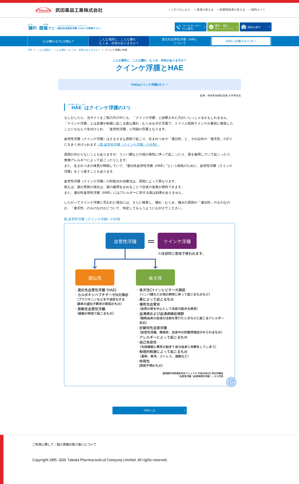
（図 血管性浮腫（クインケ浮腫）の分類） (128, 144)
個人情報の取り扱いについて (76, 444)
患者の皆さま (205, 9)
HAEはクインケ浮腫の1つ (147, 84)
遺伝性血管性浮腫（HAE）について (180, 41)
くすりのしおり (181, 9)
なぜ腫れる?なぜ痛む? (58, 41)
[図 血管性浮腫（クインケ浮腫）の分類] (149, 304)
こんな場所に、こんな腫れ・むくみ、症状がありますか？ (119, 41)
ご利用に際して (43, 444)
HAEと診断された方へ (241, 41)
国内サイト (258, 9)
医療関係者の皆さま (232, 9)
